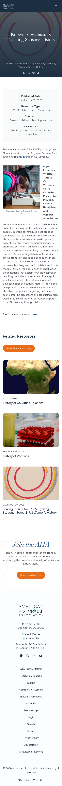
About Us (31, 703)
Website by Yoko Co (31, 780)
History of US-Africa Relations (23, 403)
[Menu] (55, 6)
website (21, 156)
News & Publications (31, 696)
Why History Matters (31, 669)
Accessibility (31, 745)
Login (31, 717)
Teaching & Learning (31, 676)
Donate (31, 731)
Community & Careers (31, 689)
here (34, 314)
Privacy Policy (31, 738)
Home (9, 63)
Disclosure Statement (31, 751)
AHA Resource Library (24, 63)
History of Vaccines (16, 456)
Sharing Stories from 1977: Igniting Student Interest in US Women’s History (30, 510)
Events (31, 682)
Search (31, 724)
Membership (31, 710)
